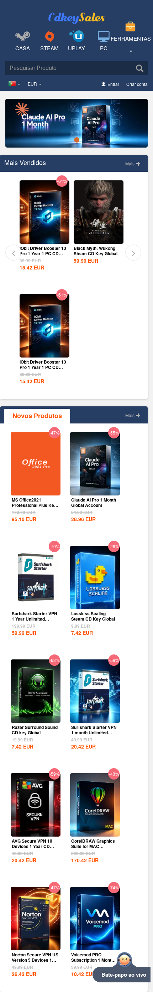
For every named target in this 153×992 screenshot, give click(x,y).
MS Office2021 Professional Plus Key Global (34, 505)
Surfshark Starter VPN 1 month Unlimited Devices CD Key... (94, 732)
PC (103, 48)
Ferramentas (131, 38)
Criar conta (137, 84)
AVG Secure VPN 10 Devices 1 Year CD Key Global (32, 846)
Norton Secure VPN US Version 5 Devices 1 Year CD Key (35, 959)
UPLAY (76, 48)
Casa (22, 48)
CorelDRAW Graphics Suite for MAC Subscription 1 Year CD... (93, 849)
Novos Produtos (37, 415)
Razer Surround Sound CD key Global (35, 730)
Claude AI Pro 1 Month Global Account (93, 502)
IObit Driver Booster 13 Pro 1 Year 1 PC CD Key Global (43, 253)
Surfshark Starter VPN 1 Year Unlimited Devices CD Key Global (34, 621)
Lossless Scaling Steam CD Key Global (93, 616)
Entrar (113, 84)
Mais (130, 163)
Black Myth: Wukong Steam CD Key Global (95, 251)
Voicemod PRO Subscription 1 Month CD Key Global (92, 959)
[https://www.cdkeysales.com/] (76, 13)
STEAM (49, 48)
